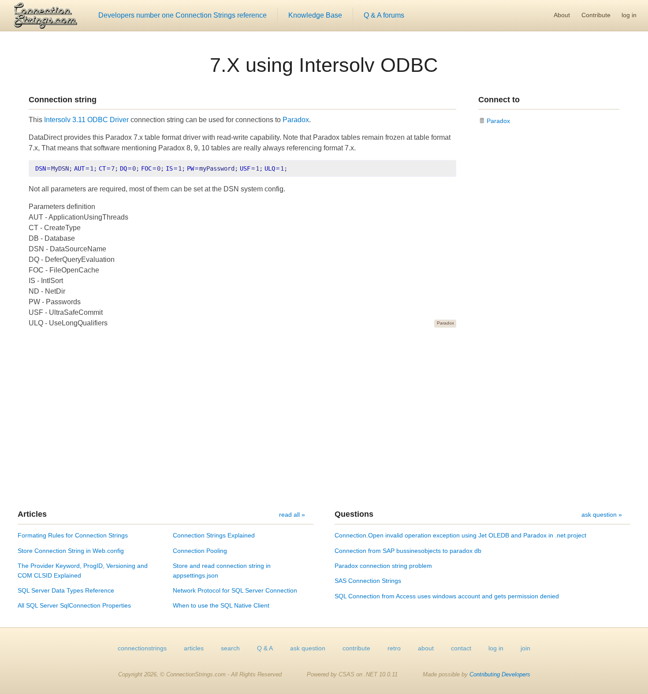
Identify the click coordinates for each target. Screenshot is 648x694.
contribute (356, 648)
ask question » (601, 514)
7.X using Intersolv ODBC (324, 65)
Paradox (296, 119)
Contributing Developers (499, 674)
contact (461, 648)
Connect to (499, 99)
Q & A (265, 648)
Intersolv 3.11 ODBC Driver (86, 119)
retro (394, 648)
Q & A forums (384, 15)
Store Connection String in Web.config (71, 550)
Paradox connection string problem (383, 565)
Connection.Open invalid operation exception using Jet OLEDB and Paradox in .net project (460, 535)
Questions (354, 514)
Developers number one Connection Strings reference (182, 15)
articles (194, 648)
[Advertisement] (324, 418)
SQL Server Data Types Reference (66, 590)
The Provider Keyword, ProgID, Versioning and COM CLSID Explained (83, 570)
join (525, 648)
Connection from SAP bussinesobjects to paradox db (408, 550)
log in (629, 15)
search (230, 648)
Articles (32, 514)
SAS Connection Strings (368, 580)
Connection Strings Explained (214, 535)
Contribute (596, 15)
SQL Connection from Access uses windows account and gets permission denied (447, 596)
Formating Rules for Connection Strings (73, 535)
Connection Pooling (200, 550)
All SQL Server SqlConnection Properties (74, 605)
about (426, 648)
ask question (307, 648)
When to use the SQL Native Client (221, 605)
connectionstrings (142, 648)
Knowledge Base (315, 15)
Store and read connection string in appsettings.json (222, 570)
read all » (292, 514)
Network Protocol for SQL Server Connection (235, 590)
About (562, 15)
